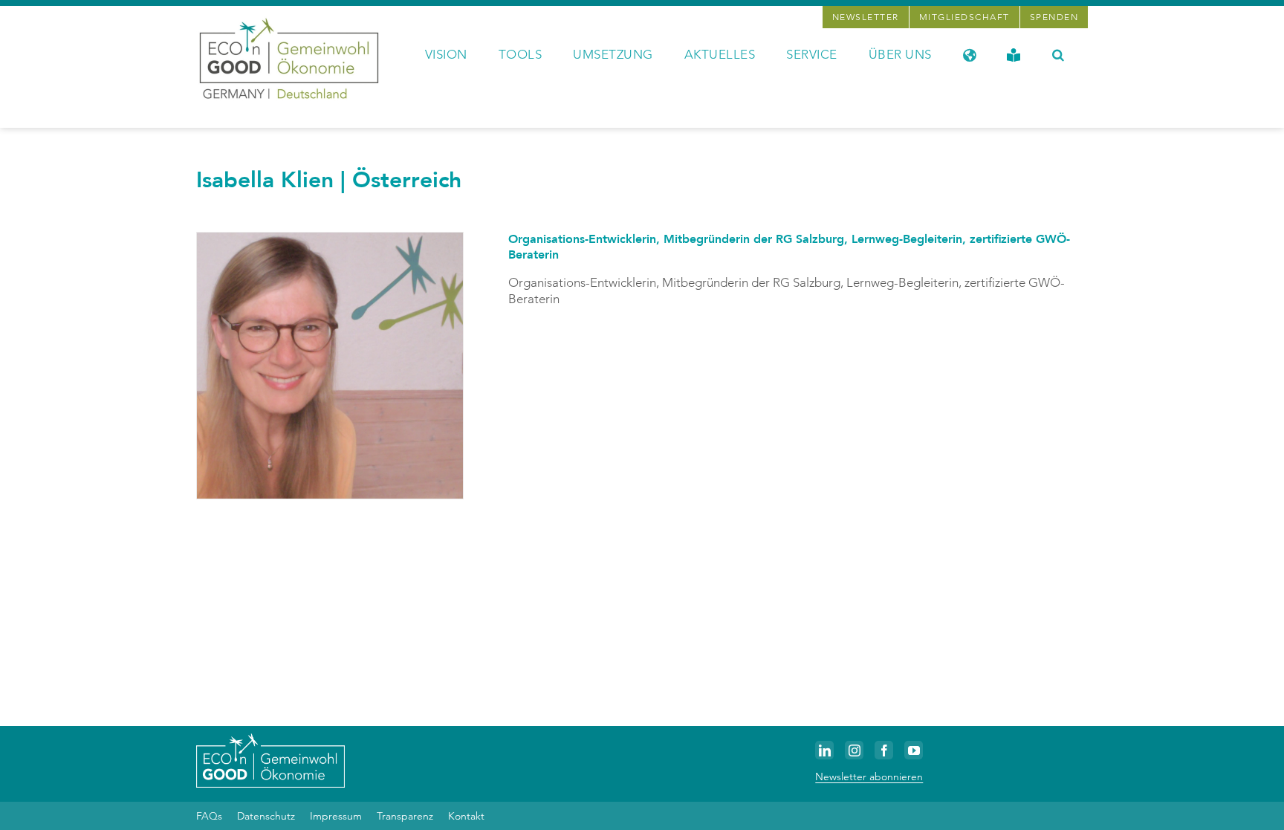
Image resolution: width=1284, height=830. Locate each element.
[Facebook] (884, 750)
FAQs (209, 816)
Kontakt (466, 816)
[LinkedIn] (824, 750)
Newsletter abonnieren (869, 776)
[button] (1058, 53)
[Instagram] (854, 750)
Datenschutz (266, 816)
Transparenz (405, 816)
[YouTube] (913, 750)
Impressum (336, 816)
